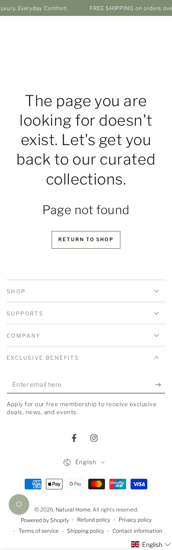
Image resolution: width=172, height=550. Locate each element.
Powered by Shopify (45, 520)
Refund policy (93, 519)
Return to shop (86, 239)
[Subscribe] (160, 384)
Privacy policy (135, 519)
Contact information (137, 530)
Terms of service (39, 530)
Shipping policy (85, 530)
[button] (151, 544)
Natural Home (73, 509)
